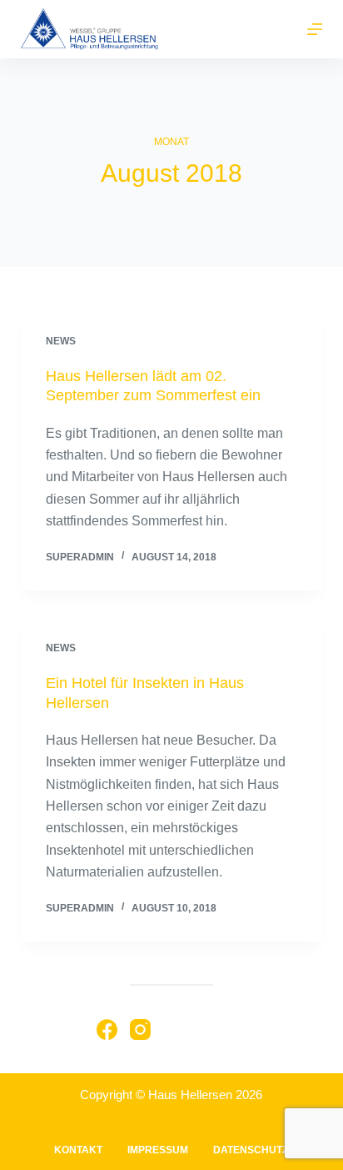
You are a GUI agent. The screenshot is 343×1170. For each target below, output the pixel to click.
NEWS (61, 341)
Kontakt (78, 1150)
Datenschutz (250, 1150)
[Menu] (314, 29)
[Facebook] (107, 1029)
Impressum (157, 1150)
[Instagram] (140, 1029)
